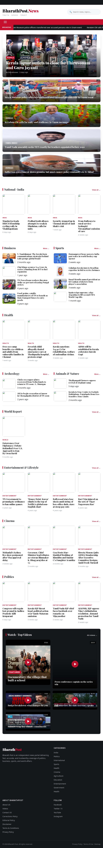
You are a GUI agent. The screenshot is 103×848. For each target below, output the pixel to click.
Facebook (58, 805)
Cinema (57, 772)
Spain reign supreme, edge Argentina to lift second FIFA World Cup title (82, 294)
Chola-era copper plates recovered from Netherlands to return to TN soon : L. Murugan (31, 381)
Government (59, 787)
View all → (96, 190)
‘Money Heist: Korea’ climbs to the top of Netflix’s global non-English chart (38, 503)
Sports (56, 764)
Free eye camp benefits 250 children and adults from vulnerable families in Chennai (13, 351)
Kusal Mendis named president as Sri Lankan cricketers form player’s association (84, 281)
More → (46, 248)
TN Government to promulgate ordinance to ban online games (14, 502)
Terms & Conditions (11, 828)
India (56, 752)
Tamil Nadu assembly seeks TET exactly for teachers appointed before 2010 (45, 147)
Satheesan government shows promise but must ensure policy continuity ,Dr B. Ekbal (49, 171)
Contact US (7, 812)
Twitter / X (58, 808)
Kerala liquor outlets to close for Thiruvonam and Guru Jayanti (48, 65)
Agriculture (58, 776)
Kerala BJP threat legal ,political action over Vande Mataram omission (38, 612)
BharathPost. (20, 12)
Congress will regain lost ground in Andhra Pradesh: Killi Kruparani (13, 612)
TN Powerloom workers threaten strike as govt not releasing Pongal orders (33, 282)
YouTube (57, 812)
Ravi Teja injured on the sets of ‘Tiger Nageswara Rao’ (88, 502)
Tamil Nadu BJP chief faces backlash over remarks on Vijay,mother (63, 612)
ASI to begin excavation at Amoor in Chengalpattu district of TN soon (33, 394)
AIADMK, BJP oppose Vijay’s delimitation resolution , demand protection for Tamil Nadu (88, 613)
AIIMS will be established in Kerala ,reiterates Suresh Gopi (88, 350)
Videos (5, 808)
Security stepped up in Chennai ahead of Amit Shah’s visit (64, 224)
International (59, 760)
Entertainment (60, 784)
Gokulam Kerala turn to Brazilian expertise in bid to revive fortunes (84, 269)
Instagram (58, 816)
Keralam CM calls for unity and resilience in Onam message (36, 122)
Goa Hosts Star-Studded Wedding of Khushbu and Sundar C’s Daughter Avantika (64, 556)
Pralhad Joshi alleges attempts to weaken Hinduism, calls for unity (38, 225)
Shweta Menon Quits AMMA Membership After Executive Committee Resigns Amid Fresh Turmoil (88, 557)
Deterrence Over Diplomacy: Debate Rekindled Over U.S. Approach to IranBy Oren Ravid (12, 448)
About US (6, 805)
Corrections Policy (10, 816)
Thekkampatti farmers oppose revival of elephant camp (82, 381)
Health (56, 768)
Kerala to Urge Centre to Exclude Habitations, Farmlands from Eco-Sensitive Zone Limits (84, 394)
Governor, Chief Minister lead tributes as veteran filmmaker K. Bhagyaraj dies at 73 (38, 557)
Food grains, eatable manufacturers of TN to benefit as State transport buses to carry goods (32, 296)
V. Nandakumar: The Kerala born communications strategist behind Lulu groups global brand (32, 256)
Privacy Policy (8, 832)
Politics (57, 756)
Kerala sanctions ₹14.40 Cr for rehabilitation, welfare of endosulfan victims (64, 350)
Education (58, 780)
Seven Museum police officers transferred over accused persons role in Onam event (36, 27)
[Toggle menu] (5, 22)
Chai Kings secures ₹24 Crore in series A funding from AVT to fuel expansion (32, 269)
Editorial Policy (9, 820)
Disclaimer (7, 824)
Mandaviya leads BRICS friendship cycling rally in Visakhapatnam (11, 225)
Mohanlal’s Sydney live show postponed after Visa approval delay (13, 556)
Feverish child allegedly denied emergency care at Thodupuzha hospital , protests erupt (39, 351)
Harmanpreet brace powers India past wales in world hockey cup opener (84, 256)
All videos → (92, 635)
